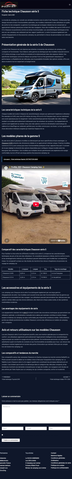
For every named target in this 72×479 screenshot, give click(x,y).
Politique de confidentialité (60, 468)
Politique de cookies (57, 465)
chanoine (3, 458)
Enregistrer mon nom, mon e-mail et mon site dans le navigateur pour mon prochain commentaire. (31, 435)
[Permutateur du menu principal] (70, 5)
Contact (53, 453)
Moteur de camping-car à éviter (35, 468)
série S (25, 312)
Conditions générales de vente (61, 463)
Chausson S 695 (7, 143)
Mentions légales (56, 455)
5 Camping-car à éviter (32, 463)
